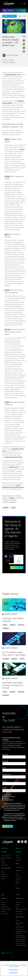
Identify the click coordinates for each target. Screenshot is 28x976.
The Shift (18, 860)
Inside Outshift (5, 913)
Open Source (4, 865)
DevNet (3, 872)
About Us (18, 855)
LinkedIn (18, 881)
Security (13, 507)
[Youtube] (25, 841)
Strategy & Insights (6, 909)
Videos (17, 906)
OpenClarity (6, 628)
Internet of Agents (5, 855)
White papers (19, 911)
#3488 (7, 176)
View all (18, 902)
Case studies (19, 913)
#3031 (7, 139)
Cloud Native (6, 658)
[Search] (4, 10)
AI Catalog (18, 929)
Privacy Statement (13, 969)
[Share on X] (23, 40)
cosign (22, 149)
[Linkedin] (22, 841)
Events (17, 874)
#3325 (7, 290)
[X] (18, 841)
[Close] (25, 963)
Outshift (11, 498)
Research (3, 874)
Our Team (18, 858)
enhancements (13, 467)
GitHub (17, 883)
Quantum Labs (5, 876)
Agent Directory (20, 927)
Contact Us (19, 876)
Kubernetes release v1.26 (12, 74)
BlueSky (18, 888)
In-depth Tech (5, 906)
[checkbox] (14, 798)
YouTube (18, 879)
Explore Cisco (4, 953)
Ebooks (17, 904)
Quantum (3, 862)
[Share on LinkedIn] (23, 44)
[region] (14, 968)
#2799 (7, 329)
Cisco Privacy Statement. (10, 808)
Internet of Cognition (6, 858)
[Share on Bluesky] (23, 51)
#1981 (7, 402)
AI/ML (2, 860)
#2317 (7, 234)
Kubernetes (5, 507)
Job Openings (19, 867)
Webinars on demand (21, 909)
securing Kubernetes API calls (13, 457)
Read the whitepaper (17, 567)
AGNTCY (3, 878)
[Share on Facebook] (23, 48)
